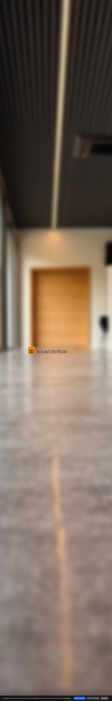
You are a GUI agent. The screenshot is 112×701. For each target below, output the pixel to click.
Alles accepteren (79, 698)
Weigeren (104, 698)
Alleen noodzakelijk (93, 698)
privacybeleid (67, 698)
